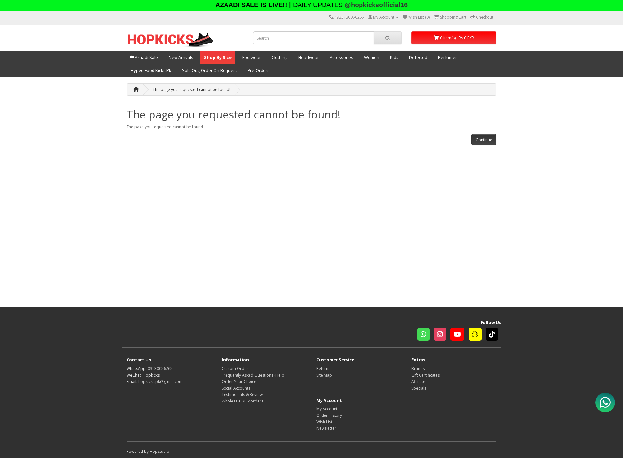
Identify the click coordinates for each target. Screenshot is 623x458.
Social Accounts (236, 388)
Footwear (251, 57)
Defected (417, 57)
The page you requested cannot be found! (191, 89)
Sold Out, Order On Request (209, 70)
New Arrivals (180, 57)
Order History (329, 415)
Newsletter (326, 428)
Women (371, 57)
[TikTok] (493, 335)
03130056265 (160, 368)
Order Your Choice (239, 381)
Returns (323, 368)
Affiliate (418, 381)
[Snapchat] (477, 335)
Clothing (279, 57)
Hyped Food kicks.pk (150, 70)
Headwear (308, 57)
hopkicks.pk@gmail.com (160, 381)
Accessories (341, 57)
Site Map (324, 375)
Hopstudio (159, 451)
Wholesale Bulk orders (242, 401)
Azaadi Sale (146, 57)
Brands (418, 368)
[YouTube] (459, 335)
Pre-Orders (258, 70)
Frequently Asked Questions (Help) (253, 375)
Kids (393, 57)
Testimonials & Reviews (243, 394)
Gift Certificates (425, 375)
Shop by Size (217, 57)
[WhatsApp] (425, 335)
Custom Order (235, 368)
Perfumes (447, 57)
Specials (418, 388)
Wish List (324, 422)
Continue (484, 139)
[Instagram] (442, 335)
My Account (326, 409)
